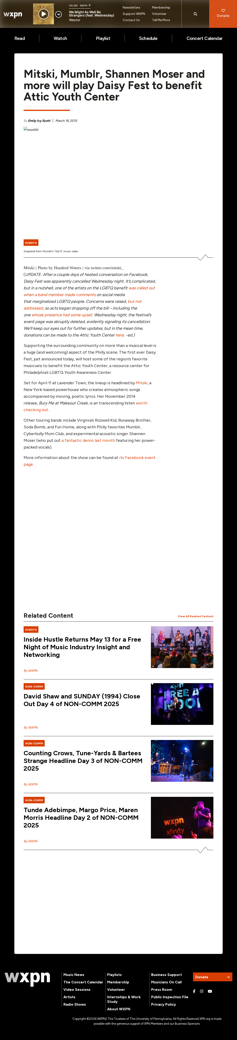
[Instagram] (201, 991)
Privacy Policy (163, 1004)
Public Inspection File (169, 997)
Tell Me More (161, 20)
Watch (60, 38)
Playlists (114, 974)
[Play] (43, 14)
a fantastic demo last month (88, 440)
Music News (73, 974)
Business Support (166, 974)
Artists (69, 997)
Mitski (141, 382)
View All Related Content (195, 616)
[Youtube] (210, 991)
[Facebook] (194, 991)
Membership (161, 8)
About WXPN (118, 1009)
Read (19, 38)
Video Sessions (76, 989)
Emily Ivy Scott (39, 121)
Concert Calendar (205, 38)
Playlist (103, 38)
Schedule (148, 38)
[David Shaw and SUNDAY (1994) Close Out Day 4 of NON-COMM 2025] (182, 704)
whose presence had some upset (61, 314)
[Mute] (58, 14)
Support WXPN (134, 14)
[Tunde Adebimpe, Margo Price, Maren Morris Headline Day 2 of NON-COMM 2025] (182, 818)
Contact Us (131, 20)
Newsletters (131, 8)
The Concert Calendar (83, 982)
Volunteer (159, 14)
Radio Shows (74, 1004)
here (119, 335)
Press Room (161, 989)
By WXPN (30, 671)
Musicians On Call (166, 982)
